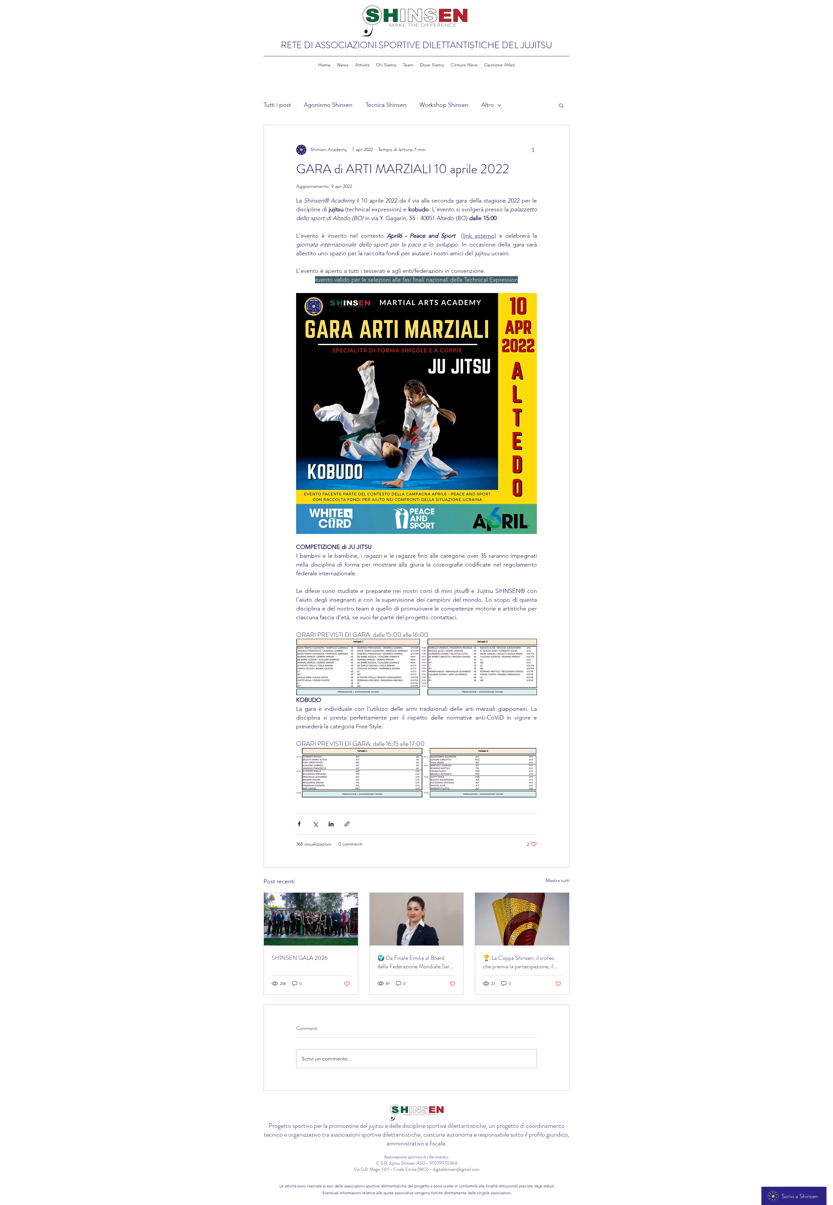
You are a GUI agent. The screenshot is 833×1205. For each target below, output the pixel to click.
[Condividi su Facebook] (299, 824)
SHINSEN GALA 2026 (300, 958)
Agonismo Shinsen (328, 104)
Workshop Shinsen (443, 104)
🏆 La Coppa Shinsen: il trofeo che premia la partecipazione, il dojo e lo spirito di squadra (518, 962)
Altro (487, 104)
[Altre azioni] (533, 150)
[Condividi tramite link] (347, 824)
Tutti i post (277, 104)
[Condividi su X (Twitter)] (315, 824)
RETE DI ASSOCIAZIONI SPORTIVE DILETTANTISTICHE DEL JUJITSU (416, 45)
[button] (561, 105)
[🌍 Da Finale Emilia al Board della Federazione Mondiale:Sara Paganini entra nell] (417, 919)
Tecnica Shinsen (385, 104)
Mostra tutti (557, 880)
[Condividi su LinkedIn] (331, 824)
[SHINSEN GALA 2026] (311, 919)
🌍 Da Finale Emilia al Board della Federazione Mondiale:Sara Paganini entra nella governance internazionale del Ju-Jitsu (414, 962)
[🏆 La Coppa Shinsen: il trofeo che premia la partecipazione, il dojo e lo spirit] (522, 919)
